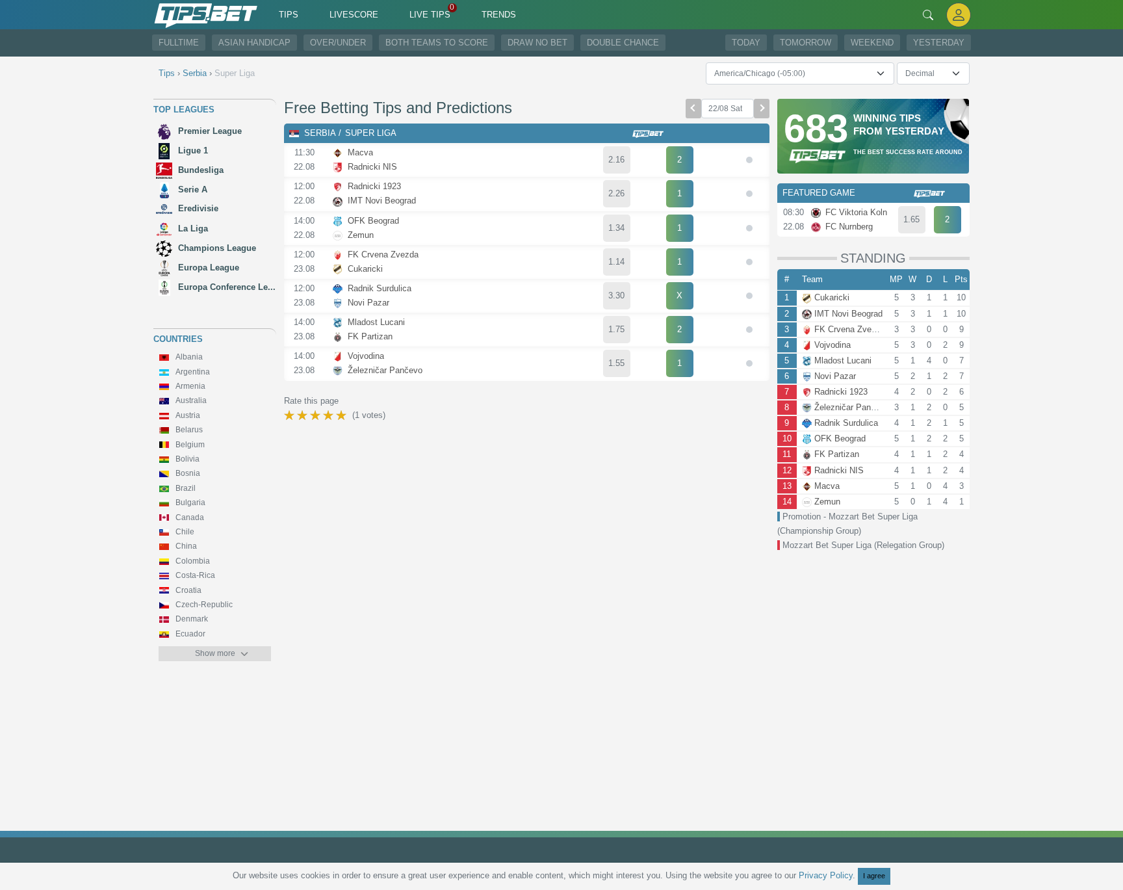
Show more (215, 653)
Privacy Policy (826, 875)
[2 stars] (303, 415)
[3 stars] (316, 415)
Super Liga (370, 133)
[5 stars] (342, 415)
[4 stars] (329, 415)
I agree (874, 876)
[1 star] (290, 415)
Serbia (320, 133)
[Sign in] (958, 15)
